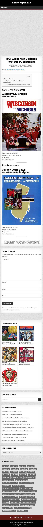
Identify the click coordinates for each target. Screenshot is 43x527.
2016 (5, 472)
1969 (5, 466)
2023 (31, 474)
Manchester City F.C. (28, 491)
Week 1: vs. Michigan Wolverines (15, 80)
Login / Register (17, 517)
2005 (15, 469)
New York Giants (29, 499)
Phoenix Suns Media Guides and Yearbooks (15, 418)
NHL (14, 502)
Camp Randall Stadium (29, 241)
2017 (14, 472)
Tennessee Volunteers (22, 243)
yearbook (22, 510)
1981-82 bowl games (17, 241)
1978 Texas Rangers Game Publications (14, 437)
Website (4, 296)
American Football (17, 66)
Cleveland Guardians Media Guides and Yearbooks (18, 427)
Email (4, 289)
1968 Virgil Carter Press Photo (11, 411)
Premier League (27, 505)
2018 (22, 472)
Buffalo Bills (29, 477)
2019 (31, 472)
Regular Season (8, 79)
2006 (24, 469)
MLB (23, 497)
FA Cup (6, 485)
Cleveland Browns (10, 483)
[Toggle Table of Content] (27, 76)
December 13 (13, 242)
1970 (14, 466)
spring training (9, 510)
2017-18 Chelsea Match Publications (13, 440)
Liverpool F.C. (26, 488)
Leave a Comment (28, 65)
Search (29, 517)
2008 (33, 469)
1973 (30, 466)
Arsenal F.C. (16, 477)
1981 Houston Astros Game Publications (14, 421)
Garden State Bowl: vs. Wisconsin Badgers (18, 84)
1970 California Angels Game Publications (15, 434)
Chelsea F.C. (7, 480)
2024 (5, 477)
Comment (5, 259)
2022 (23, 474)
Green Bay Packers (10, 488)
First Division (18, 485)
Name (4, 282)
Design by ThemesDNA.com (21, 525)
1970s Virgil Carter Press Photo (12, 414)
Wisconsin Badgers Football (15, 69)
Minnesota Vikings (10, 497)
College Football (27, 66)
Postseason (7, 82)
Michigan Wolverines (33, 242)
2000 (6, 469)
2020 (5, 474)
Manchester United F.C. (11, 494)
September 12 (12, 243)
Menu (6, 7)
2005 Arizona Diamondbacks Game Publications (17, 431)
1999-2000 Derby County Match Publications (16, 424)
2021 (14, 474)
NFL (5, 502)
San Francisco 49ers (23, 508)
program (5, 243)
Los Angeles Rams (10, 491)
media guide (28, 494)
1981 (10, 241)
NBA (31, 497)
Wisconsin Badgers (34, 243)
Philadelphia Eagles (27, 502)
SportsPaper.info (21, 2)
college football (26, 483)
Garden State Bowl (21, 242)
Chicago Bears (21, 480)
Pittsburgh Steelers (10, 505)
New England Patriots (11, 499)
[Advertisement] (21, 32)
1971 (22, 466)
